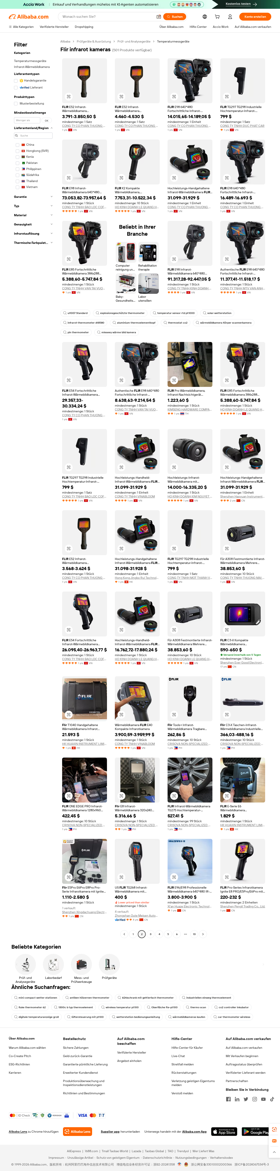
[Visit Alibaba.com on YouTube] (263, 1099)
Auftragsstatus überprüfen (244, 1064)
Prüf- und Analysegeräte (133, 41)
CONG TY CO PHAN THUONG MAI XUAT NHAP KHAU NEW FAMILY (84, 126)
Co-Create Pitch (20, 1056)
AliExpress (74, 1151)
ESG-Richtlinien (19, 1064)
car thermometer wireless (234, 1017)
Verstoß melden (182, 1093)
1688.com (91, 1151)
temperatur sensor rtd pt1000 (176, 313)
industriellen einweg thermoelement (208, 997)
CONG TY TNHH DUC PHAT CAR (242, 126)
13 (194, 934)
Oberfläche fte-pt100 (164, 1007)
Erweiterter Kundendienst (80, 1072)
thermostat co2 (177, 322)
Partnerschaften (237, 1081)
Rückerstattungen (184, 1072)
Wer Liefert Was (203, 1151)
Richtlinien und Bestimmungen (84, 1093)
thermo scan (198, 1007)
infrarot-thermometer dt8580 (86, 322)
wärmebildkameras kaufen (189, 1017)
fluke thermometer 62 (32, 1007)
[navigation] (33, 488)
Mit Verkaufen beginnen (242, 1056)
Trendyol (183, 1151)
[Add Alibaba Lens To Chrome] (77, 1131)
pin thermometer (78, 332)
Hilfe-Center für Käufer (187, 1047)
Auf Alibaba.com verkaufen (244, 1047)
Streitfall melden (183, 1064)
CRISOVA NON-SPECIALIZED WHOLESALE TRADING (190, 744)
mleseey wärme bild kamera (119, 332)
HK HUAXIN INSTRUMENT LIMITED (84, 744)
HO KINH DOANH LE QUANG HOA (137, 207)
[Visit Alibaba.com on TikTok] (272, 1099)
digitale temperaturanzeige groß (39, 1017)
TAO (170, 1151)
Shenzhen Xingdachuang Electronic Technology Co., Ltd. (84, 912)
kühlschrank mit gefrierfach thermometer (148, 997)
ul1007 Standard (78, 313)
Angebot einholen (129, 1061)
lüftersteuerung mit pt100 (88, 1017)
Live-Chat (178, 1056)
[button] (158, 16)
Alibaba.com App (194, 1131)
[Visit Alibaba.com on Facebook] (228, 1099)
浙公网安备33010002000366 (211, 1164)
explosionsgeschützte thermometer (122, 313)
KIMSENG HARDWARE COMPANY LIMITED (190, 409)
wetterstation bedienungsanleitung (138, 1017)
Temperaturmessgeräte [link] (173, 41)
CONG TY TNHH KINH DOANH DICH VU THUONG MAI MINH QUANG (190, 288)
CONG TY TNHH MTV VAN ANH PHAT (242, 288)
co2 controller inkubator (234, 1007)
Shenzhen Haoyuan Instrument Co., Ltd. (242, 496)
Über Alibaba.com (22, 1038)
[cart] (218, 17)
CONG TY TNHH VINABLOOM (135, 496)
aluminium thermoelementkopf (136, 322)
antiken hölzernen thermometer (89, 997)
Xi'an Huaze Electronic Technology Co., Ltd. (190, 906)
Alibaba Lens (18, 1131)
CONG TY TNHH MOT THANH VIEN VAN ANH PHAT (190, 577)
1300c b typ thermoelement (75, 1007)
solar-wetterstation (219, 313)
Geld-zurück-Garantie (77, 1056)
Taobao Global (154, 1151)
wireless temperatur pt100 (122, 1007)
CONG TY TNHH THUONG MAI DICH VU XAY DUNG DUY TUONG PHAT (242, 577)
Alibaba (65, 41)
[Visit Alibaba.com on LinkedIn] (237, 1099)
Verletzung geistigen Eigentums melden (193, 1083)
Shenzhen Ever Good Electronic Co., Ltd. (242, 662)
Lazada (136, 1151)
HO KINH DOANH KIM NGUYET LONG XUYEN (190, 496)
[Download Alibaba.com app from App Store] (224, 1131)
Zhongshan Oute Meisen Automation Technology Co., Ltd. (137, 915)
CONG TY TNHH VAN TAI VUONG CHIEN (84, 288)
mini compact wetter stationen (38, 997)
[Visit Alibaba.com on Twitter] (245, 1099)
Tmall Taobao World (115, 1151)
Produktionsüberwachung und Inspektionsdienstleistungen (83, 1083)
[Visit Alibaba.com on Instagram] (254, 1099)
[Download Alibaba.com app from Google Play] (256, 1131)
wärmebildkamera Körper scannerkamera (226, 322)
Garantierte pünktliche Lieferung (85, 1064)
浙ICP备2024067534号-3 (251, 1164)
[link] (274, 1129)
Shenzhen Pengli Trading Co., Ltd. (242, 906)
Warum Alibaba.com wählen (27, 1047)
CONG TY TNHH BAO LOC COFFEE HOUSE (84, 207)
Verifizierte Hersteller (131, 1052)
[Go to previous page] (124, 934)
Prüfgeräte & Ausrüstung (94, 41)
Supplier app (110, 1131)
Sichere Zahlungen (76, 1047)
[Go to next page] (203, 934)
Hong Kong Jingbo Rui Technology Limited (137, 577)
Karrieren (15, 1072)
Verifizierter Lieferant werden (246, 1072)
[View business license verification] (179, 1164)
